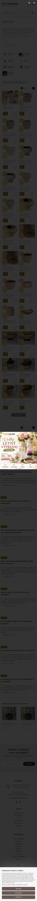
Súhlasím (18, 888)
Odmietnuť (18, 897)
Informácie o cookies (22, 884)
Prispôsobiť (18, 893)
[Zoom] (29, 3)
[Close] (34, 3)
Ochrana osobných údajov (8, 884)
